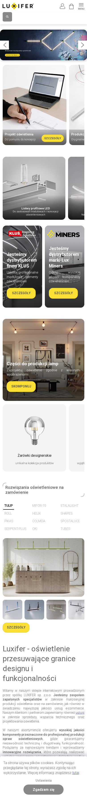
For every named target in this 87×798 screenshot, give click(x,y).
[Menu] (81, 6)
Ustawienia (43, 780)
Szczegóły (52, 138)
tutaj (75, 773)
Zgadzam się (43, 789)
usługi (80, 712)
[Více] (12, 610)
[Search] (7, 17)
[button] (4, 45)
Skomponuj (21, 386)
